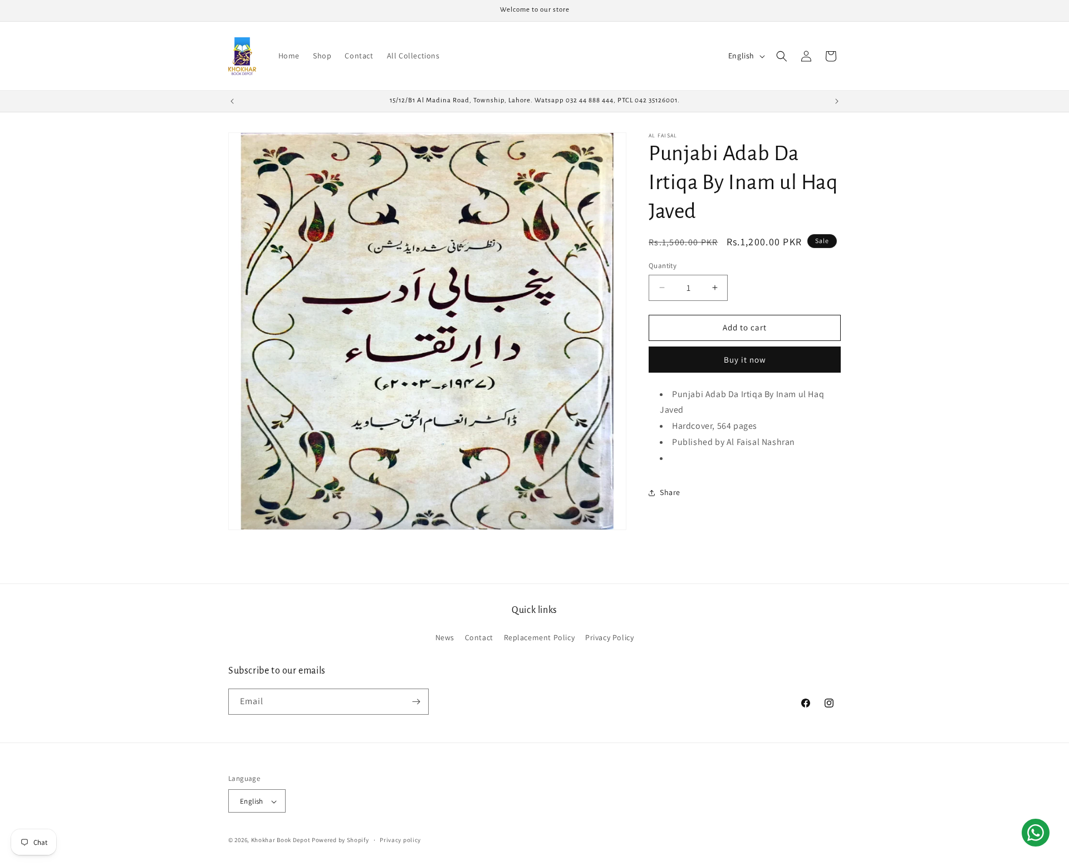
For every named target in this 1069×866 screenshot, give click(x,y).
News (444, 638)
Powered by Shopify (340, 840)
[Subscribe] (416, 702)
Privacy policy (400, 840)
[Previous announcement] (232, 101)
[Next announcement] (837, 101)
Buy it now (745, 359)
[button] (781, 56)
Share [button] (670, 492)
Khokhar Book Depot (281, 840)
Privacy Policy (609, 638)
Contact (479, 638)
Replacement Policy (539, 638)
